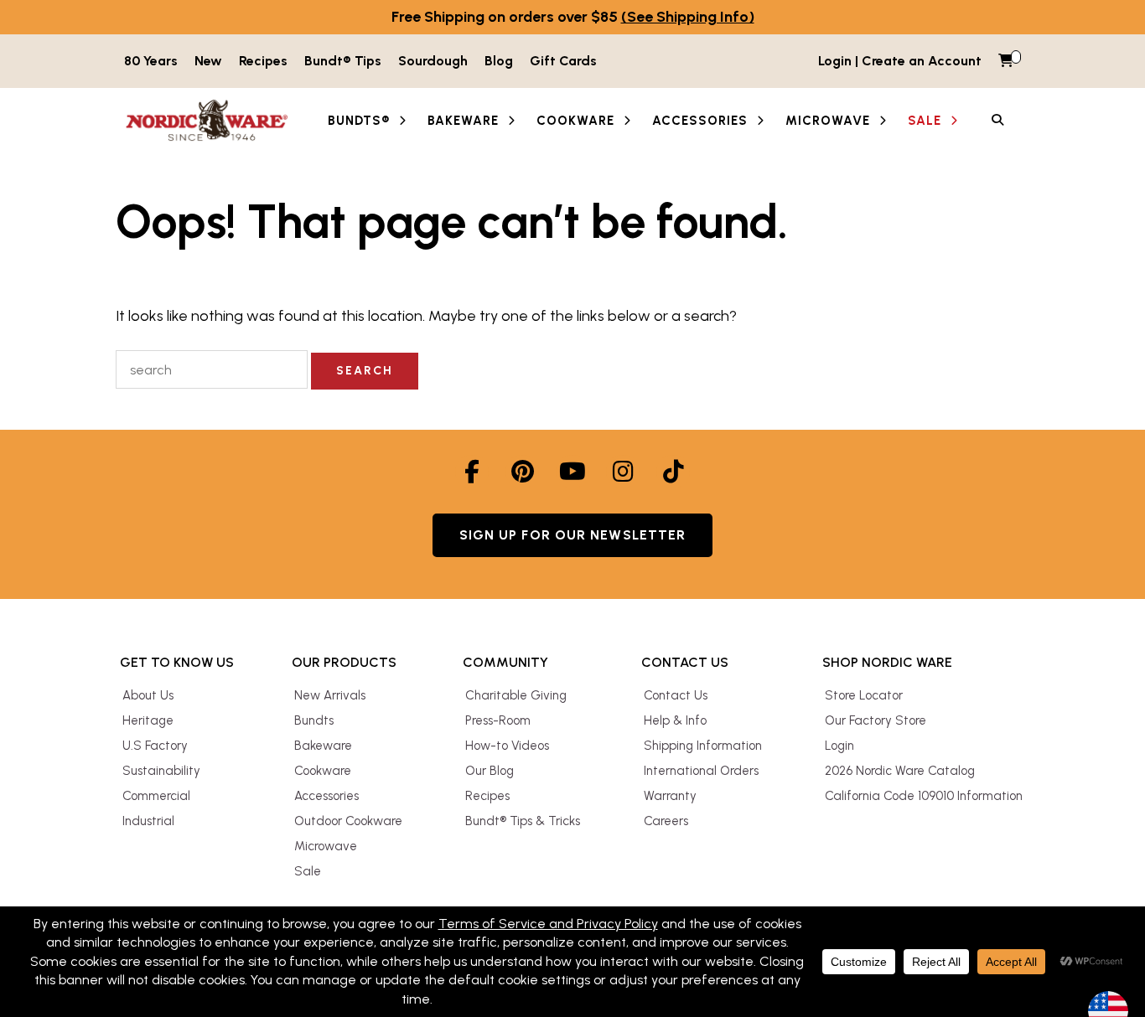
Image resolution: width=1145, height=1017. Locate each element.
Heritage (148, 720)
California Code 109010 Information (924, 795)
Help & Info (675, 720)
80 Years (151, 61)
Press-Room (498, 720)
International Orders (701, 770)
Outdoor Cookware (348, 821)
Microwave (325, 846)
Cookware (322, 770)
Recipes (263, 61)
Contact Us (675, 695)
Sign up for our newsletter (572, 535)
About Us (148, 695)
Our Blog (489, 770)
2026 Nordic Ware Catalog (900, 770)
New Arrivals (329, 695)
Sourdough (433, 61)
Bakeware (323, 745)
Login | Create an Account (900, 61)
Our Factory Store (875, 720)
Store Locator (864, 695)
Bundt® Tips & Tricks (522, 821)
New (208, 61)
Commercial (156, 795)
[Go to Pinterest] (522, 471)
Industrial (148, 821)
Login (839, 745)
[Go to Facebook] (472, 471)
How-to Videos (507, 745)
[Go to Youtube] (572, 471)
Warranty (670, 795)
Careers (666, 821)
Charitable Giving (516, 695)
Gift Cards (563, 61)
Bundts (314, 720)
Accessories (326, 795)
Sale (307, 871)
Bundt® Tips (342, 61)
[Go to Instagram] (623, 471)
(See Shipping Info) (687, 17)
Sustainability (161, 770)
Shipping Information (703, 745)
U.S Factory (155, 745)
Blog (498, 61)
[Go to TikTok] (673, 471)
